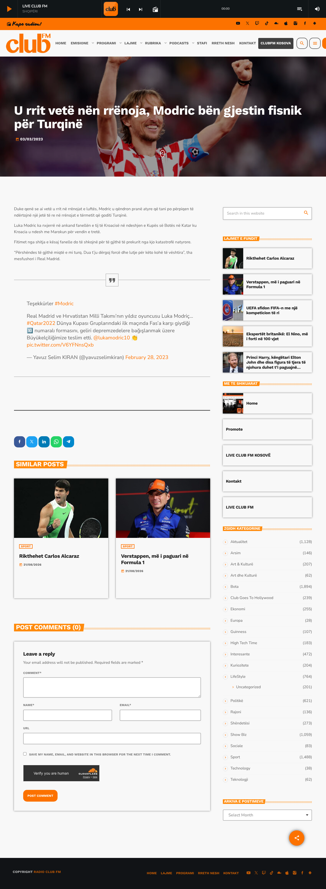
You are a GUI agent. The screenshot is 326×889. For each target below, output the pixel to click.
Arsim (235, 553)
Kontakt (233, 481)
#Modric (64, 303)
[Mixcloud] (276, 24)
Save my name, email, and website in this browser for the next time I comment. (100, 754)
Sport (26, 546)
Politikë (236, 701)
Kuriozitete (239, 665)
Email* (125, 705)
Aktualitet (238, 542)
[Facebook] (305, 24)
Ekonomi (237, 609)
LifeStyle (238, 676)
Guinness (238, 631)
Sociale (236, 746)
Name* (28, 705)
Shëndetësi (240, 723)
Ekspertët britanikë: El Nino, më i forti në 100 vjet (277, 336)
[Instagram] (295, 24)
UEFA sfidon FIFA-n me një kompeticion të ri (271, 310)
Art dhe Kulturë (243, 575)
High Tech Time (243, 643)
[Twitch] (257, 24)
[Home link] (29, 43)
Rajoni (235, 712)
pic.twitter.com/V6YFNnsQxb (60, 345)
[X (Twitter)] (247, 24)
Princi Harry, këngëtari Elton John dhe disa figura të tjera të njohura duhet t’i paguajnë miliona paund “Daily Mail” (276, 365)
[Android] (314, 24)
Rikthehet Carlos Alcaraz (49, 556)
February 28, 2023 (146, 357)
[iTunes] (286, 24)
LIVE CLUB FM (239, 507)
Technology (240, 768)
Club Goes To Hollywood (251, 598)
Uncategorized (248, 687)
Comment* (32, 673)
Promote (234, 429)
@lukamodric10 (111, 338)
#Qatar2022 (41, 323)
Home (251, 403)
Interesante (240, 654)
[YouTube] (238, 24)
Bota (234, 586)
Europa (236, 620)
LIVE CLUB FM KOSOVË (248, 455)
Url (26, 728)
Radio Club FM (47, 872)
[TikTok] (266, 24)
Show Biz (238, 734)
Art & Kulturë (241, 564)
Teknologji (239, 779)
